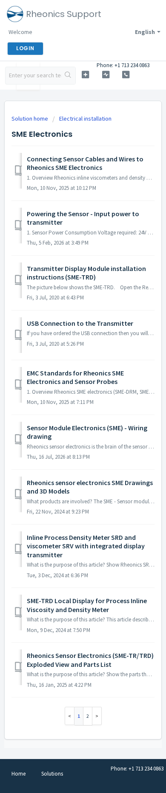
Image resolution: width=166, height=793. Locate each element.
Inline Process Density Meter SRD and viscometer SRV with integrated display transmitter (86, 546)
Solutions (52, 773)
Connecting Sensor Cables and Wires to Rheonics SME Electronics (85, 163)
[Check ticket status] (105, 74)
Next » (97, 716)
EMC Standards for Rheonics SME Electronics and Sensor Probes (75, 377)
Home (18, 773)
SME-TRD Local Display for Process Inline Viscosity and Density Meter (87, 604)
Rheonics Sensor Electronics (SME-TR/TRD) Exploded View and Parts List (90, 659)
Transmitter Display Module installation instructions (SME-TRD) (86, 272)
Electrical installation (85, 118)
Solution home (30, 118)
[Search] (68, 75)
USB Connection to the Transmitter (80, 323)
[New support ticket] (85, 74)
